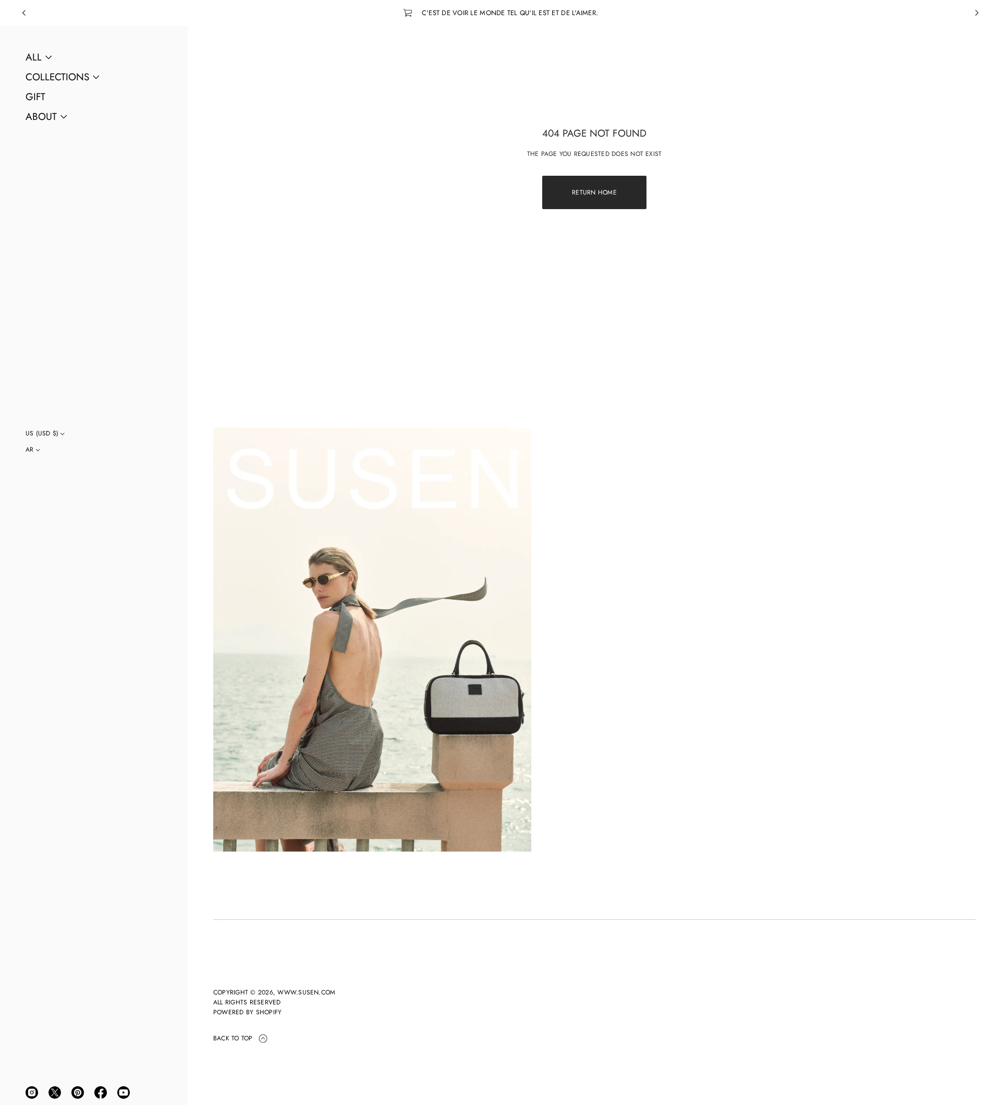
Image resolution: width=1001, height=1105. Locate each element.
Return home (594, 192)
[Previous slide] (24, 13)
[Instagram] (31, 1092)
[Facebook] (100, 1092)
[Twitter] (54, 1092)
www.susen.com (306, 992)
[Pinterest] (77, 1092)
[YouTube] (123, 1092)
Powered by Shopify (247, 1012)
